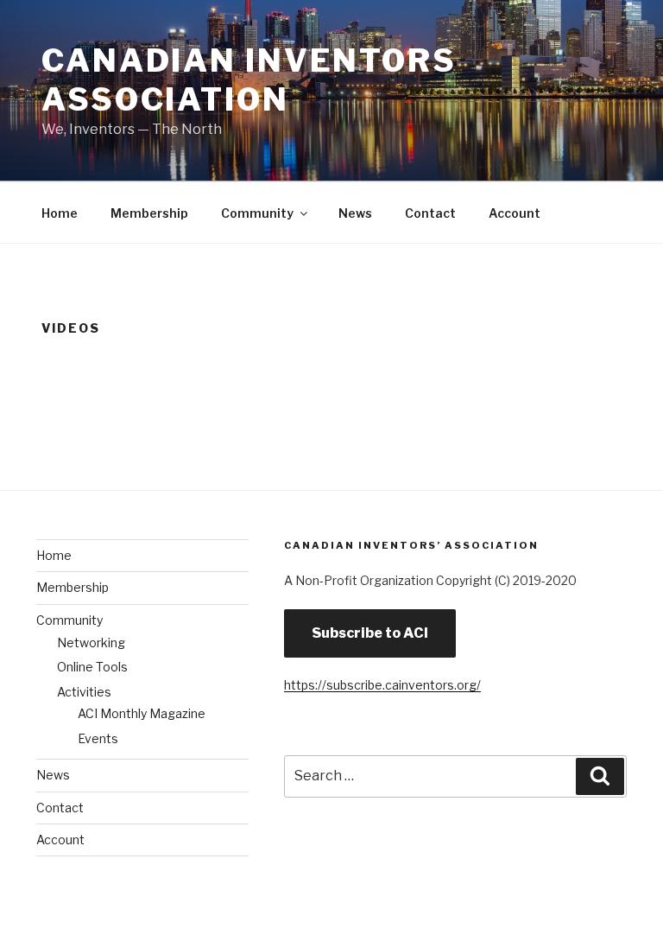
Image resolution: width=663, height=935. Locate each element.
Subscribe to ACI (370, 633)
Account (514, 213)
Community (257, 213)
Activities (84, 691)
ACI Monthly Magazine (141, 713)
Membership (149, 213)
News (355, 213)
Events (98, 738)
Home (59, 213)
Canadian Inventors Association (249, 79)
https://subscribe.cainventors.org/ (382, 684)
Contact (430, 213)
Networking (91, 642)
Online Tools (92, 666)
